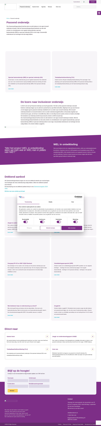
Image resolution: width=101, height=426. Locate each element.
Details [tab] (50, 202)
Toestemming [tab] (28, 202)
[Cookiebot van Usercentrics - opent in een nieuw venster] (75, 197)
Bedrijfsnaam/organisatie (36, 383)
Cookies (59, 424)
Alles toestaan (71, 228)
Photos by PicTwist (67, 424)
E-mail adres (11, 383)
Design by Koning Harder (78, 424)
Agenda (43, 6)
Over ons (58, 6)
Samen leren (35, 6)
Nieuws (50, 6)
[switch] (42, 222)
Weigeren (29, 228)
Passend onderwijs (25, 6)
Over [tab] (72, 202)
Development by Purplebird (90, 424)
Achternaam (32, 378)
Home (8, 18)
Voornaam (10, 378)
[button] (28, 88)
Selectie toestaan (50, 228)
